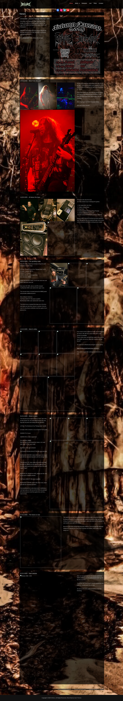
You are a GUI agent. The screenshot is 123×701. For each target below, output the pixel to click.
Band (76, 3)
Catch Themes (77, 697)
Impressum (102, 689)
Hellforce (53, 697)
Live (90, 3)
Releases (84, 3)
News (71, 3)
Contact (101, 3)
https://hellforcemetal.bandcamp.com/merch (88, 348)
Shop (95, 3)
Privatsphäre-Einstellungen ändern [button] (80, 689)
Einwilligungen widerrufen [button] (93, 689)
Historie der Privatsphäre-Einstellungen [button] (64, 689)
